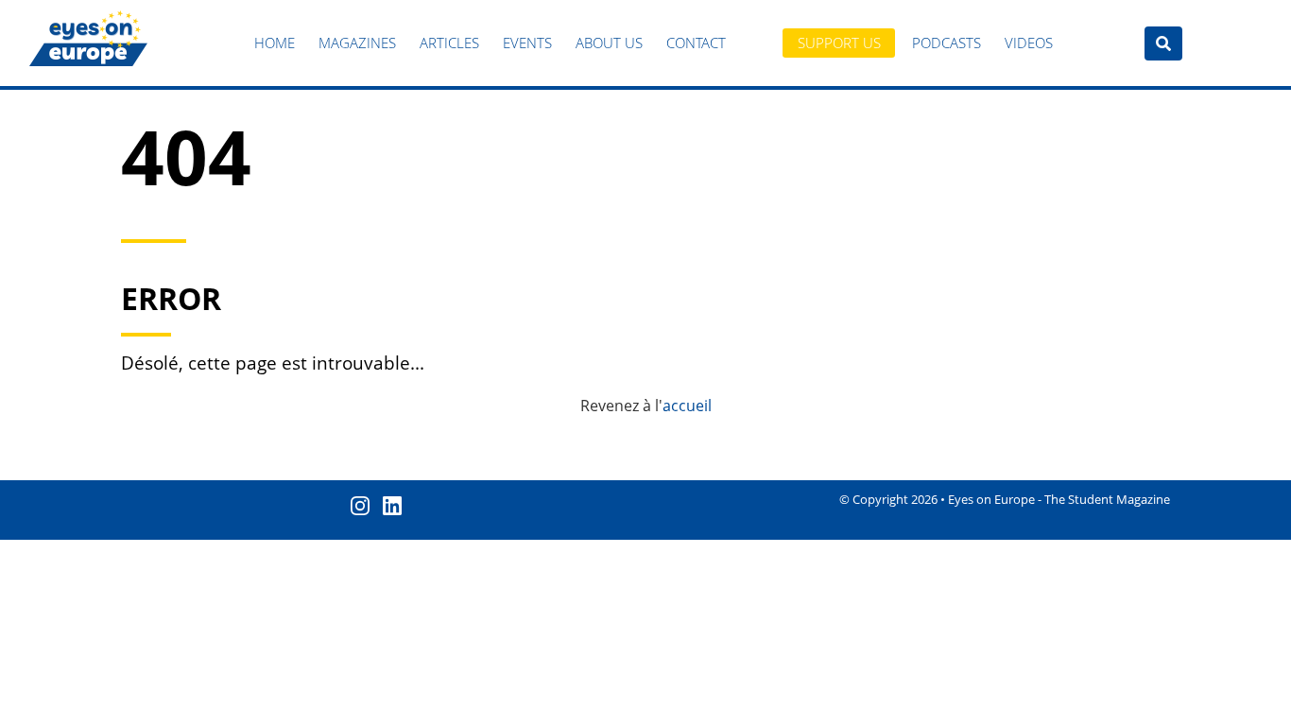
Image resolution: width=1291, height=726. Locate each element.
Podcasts (946, 42)
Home (274, 42)
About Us (609, 42)
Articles (449, 42)
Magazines (357, 42)
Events (527, 42)
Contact (696, 42)
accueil (687, 405)
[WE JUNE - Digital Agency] (1270, 707)
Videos (1029, 42)
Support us (839, 42)
